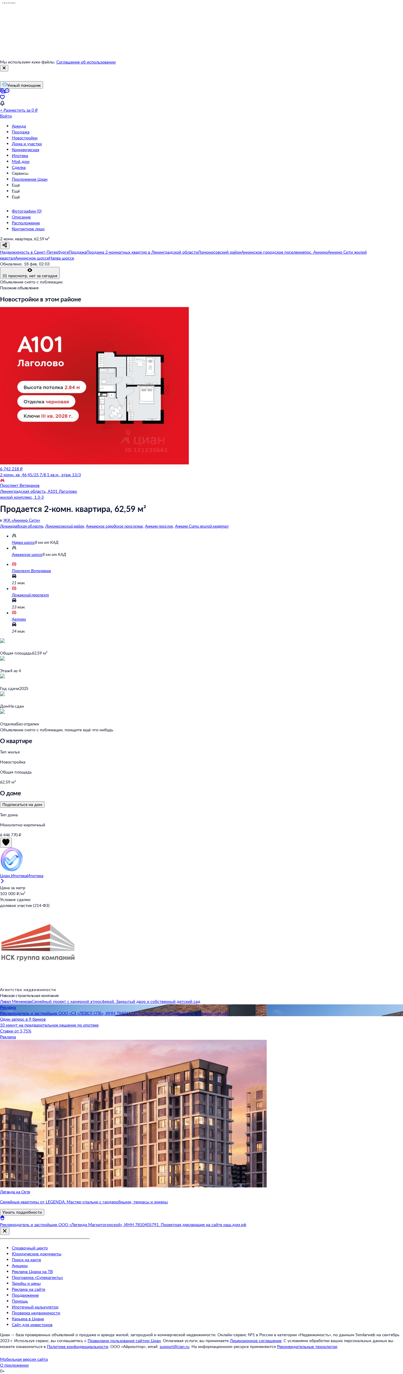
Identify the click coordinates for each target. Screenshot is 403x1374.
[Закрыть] (4, 68)
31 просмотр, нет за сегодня (29, 275)
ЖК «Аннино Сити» (21, 520)
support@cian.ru (174, 1346)
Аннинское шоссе (27, 554)
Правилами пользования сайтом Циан (124, 1340)
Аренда (19, 126)
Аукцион (20, 1265)
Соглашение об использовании (86, 62)
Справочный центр (30, 1248)
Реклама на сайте (28, 1289)
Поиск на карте (26, 1259)
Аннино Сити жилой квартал (202, 526)
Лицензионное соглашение (255, 1340)
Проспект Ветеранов (31, 570)
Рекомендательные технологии (307, 1346)
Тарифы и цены (26, 1283)
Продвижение (25, 1295)
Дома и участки (27, 143)
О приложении (14, 1365)
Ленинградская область (21, 526)
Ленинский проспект (30, 595)
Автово (19, 619)
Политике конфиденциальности (77, 1346)
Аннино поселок (159, 526)
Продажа (21, 132)
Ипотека (20, 155)
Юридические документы (36, 1253)
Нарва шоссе (23, 542)
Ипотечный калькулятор (35, 1307)
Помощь (20, 1301)
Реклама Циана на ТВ (32, 1271)
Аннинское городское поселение (114, 526)
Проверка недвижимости (36, 1313)
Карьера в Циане (28, 1318)
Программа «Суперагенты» (37, 1277)
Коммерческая (25, 149)
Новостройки (24, 138)
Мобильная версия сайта (24, 1359)
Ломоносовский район (64, 526)
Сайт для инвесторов (32, 1324)
